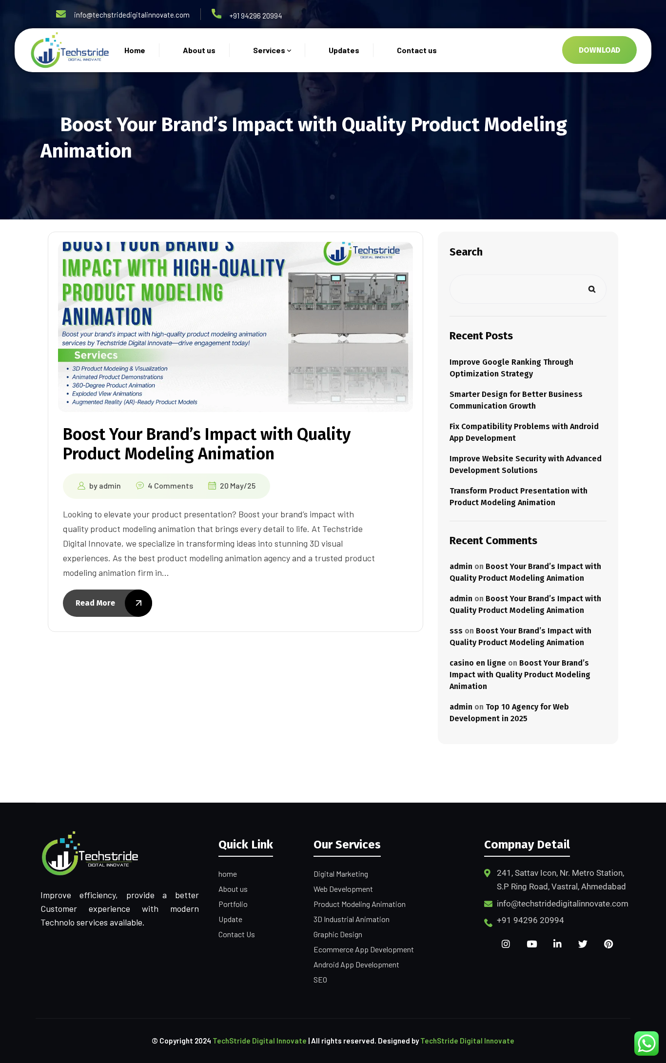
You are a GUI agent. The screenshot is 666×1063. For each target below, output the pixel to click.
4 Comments (170, 485)
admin (110, 485)
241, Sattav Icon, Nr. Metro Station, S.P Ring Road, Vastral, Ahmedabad (561, 879)
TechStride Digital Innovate (260, 1040)
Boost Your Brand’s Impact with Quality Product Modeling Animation (207, 444)
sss (456, 630)
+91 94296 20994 (256, 15)
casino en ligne (478, 663)
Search (466, 251)
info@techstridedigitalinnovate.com (132, 14)
